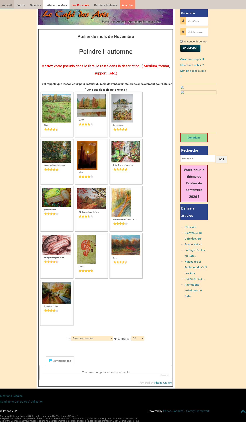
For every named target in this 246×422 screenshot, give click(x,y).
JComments (164, 375)
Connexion (190, 48)
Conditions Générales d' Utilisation (21, 401)
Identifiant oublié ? (192, 65)
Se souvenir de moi (195, 41)
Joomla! (178, 411)
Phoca (167, 411)
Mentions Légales (11, 396)
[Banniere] (105, 16)
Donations (194, 137)
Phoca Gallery (163, 382)
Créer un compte (191, 59)
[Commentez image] (56, 129)
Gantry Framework (198, 411)
